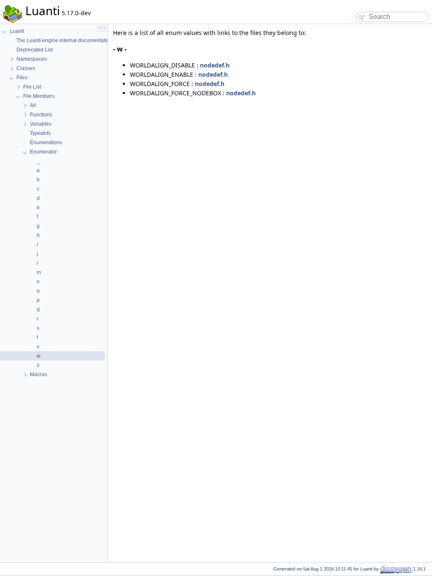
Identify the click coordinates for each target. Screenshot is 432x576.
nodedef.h (215, 65)
